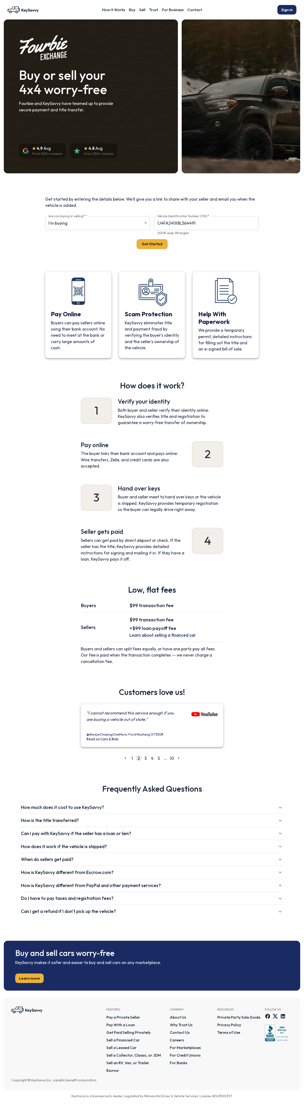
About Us (178, 1017)
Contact (194, 9)
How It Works (113, 9)
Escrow (112, 1070)
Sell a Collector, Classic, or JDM (133, 1055)
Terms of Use (228, 1032)
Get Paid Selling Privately (128, 1032)
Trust (153, 9)
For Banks (178, 1062)
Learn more (29, 978)
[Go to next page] (179, 758)
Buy (132, 9)
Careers (177, 1040)
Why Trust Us (181, 1024)
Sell (142, 9)
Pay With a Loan (120, 1024)
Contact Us (180, 1032)
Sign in (287, 9)
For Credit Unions (185, 1055)
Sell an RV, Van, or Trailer (127, 1062)
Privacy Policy (229, 1024)
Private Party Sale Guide (238, 1017)
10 (172, 758)
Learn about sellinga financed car (162, 635)
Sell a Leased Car (121, 1047)
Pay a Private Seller (123, 1017)
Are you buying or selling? (67, 216)
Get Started (152, 244)
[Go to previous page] (125, 758)
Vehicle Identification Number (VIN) (183, 216)
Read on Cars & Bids (102, 739)
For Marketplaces (185, 1047)
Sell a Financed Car (123, 1040)
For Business (173, 9)
